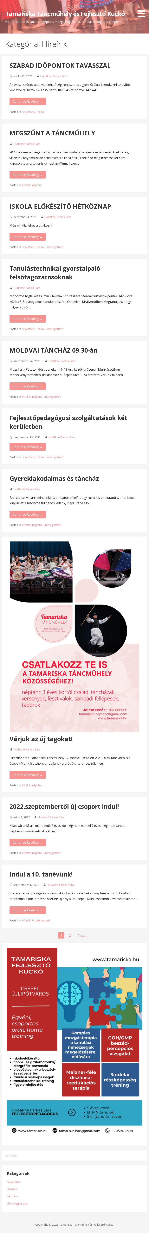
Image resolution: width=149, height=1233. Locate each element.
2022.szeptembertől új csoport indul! (64, 806)
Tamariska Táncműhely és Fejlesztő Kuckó (65, 13)
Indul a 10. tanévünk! (41, 874)
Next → (83, 935)
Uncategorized (54, 247)
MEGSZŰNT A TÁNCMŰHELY (52, 133)
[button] (143, 9)
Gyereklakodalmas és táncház (54, 478)
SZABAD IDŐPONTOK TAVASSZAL (60, 65)
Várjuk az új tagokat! (41, 739)
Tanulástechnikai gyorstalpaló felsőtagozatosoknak (55, 272)
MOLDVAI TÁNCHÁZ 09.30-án (53, 350)
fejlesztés (28, 112)
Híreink (40, 112)
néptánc (37, 185)
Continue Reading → (27, 101)
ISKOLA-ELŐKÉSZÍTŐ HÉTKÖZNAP (60, 206)
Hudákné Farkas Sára (53, 76)
